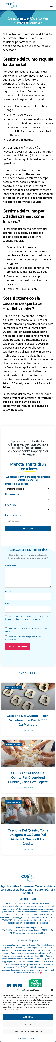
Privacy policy (33, 1038)
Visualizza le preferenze (28, 1031)
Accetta (28, 1017)
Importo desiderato (17, 485)
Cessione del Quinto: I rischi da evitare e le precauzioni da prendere (28, 722)
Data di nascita (14, 517)
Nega (28, 1024)
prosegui (28, 530)
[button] (52, 990)
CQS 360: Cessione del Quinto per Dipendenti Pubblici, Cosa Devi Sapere (28, 779)
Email (8, 605)
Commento (11, 567)
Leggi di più (28, 732)
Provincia (10, 506)
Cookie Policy (21, 1038)
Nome (9, 593)
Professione (12, 496)
